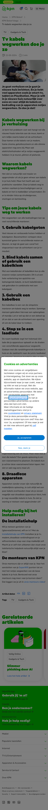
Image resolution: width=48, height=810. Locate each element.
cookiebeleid (14, 413)
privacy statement (33, 413)
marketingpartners (18, 397)
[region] (24, 405)
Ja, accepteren (24, 437)
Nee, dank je (24, 448)
